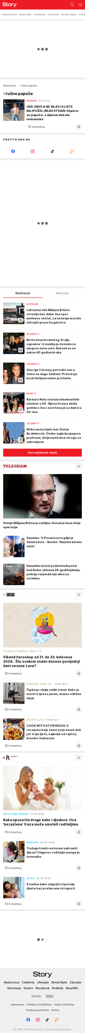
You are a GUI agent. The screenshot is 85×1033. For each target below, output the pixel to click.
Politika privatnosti (37, 1010)
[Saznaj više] (79, 466)
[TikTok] (52, 151)
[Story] (8, 4)
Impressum (17, 1004)
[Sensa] (36, 996)
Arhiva (55, 1010)
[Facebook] (13, 151)
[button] (36, 127)
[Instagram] (33, 151)
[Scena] (50, 996)
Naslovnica (9, 85)
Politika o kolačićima (39, 1004)
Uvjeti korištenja (64, 1004)
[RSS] (72, 151)
